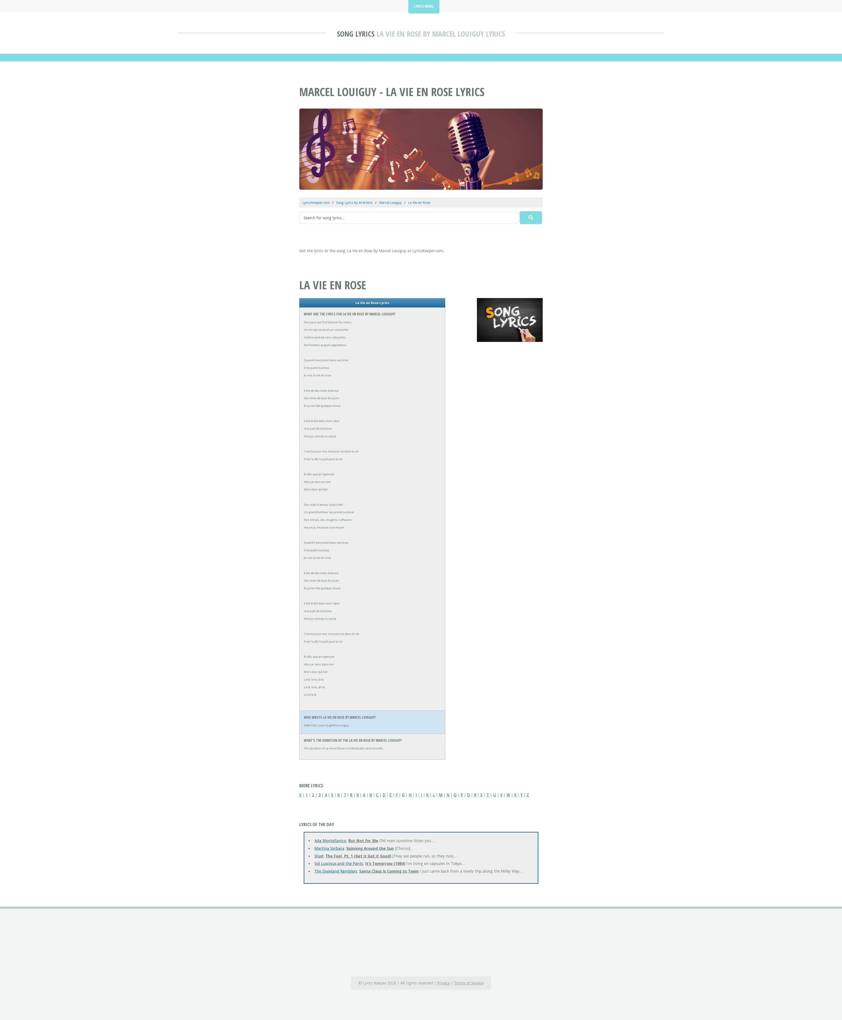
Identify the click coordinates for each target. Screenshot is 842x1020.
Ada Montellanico (330, 840)
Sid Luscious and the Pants (338, 863)
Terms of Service (468, 983)
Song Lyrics (356, 34)
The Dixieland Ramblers (335, 871)
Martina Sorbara (329, 848)
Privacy (443, 983)
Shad (318, 856)
